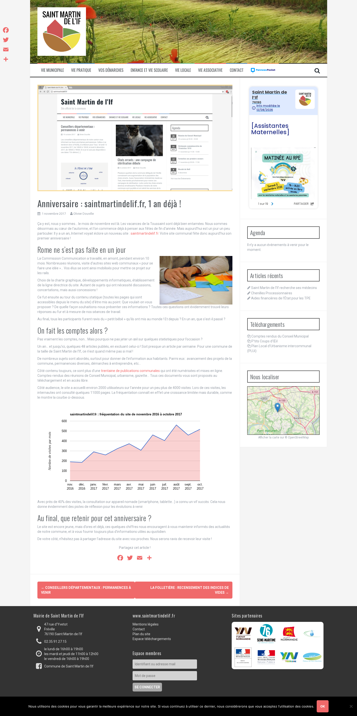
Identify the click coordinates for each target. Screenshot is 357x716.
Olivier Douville (83, 213)
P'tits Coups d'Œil (264, 341)
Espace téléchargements (152, 639)
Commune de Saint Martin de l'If (69, 666)
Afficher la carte (268, 437)
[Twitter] (6, 40)
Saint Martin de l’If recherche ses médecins (284, 288)
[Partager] (6, 59)
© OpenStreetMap (297, 437)
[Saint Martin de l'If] (61, 31)
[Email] (6, 49)
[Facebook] (6, 30)
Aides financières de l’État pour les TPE (281, 298)
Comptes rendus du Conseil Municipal (280, 336)
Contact (237, 70)
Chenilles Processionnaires (271, 293)
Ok (322, 706)
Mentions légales (146, 624)
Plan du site (141, 634)
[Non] (350, 706)
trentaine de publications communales (130, 371)
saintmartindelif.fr (144, 233)
